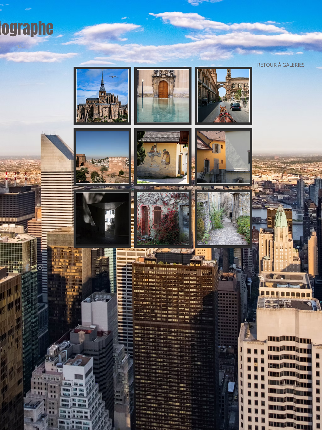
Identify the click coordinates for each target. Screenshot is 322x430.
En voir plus (163, 252)
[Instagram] (40, 268)
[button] (102, 96)
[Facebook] (27, 268)
